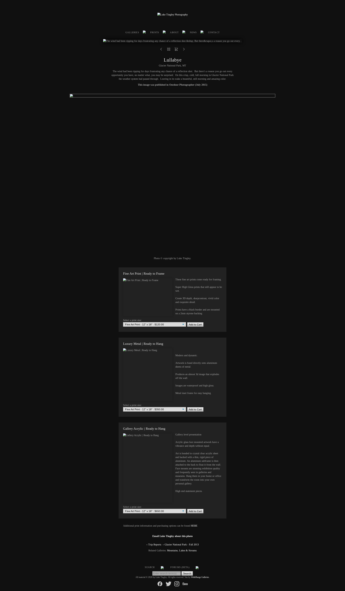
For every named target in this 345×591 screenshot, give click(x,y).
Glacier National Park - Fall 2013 (182, 544)
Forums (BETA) (180, 567)
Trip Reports (154, 544)
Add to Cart (195, 324)
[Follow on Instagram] (176, 583)
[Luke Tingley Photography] (172, 15)
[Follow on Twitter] (168, 583)
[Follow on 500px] (185, 583)
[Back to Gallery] (169, 50)
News (193, 32)
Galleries (132, 32)
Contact (214, 32)
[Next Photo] (184, 50)
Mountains (172, 550)
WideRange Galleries (200, 577)
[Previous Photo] (161, 50)
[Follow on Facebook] (160, 583)
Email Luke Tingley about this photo (172, 536)
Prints (154, 32)
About (174, 32)
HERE (194, 525)
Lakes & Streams (188, 550)
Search (150, 567)
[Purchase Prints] (176, 50)
